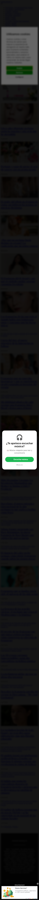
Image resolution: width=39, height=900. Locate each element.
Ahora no (19, 465)
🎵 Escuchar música (19, 459)
